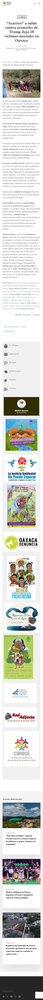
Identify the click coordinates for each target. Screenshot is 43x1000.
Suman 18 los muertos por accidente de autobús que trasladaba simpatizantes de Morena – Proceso (21, 286)
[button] (39, 3)
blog (9, 62)
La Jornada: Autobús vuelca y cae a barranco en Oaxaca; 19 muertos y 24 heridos (21, 306)
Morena (33, 48)
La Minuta (22, 17)
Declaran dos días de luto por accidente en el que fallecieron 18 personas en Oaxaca (21, 291)
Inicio (5, 62)
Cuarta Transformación (22, 48)
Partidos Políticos (22, 50)
